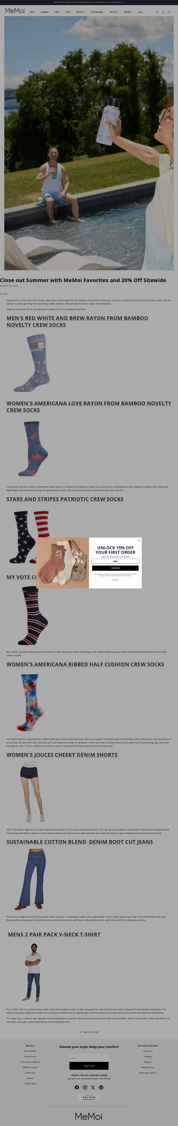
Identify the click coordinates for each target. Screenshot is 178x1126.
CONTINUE (115, 568)
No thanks (115, 580)
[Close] (139, 540)
